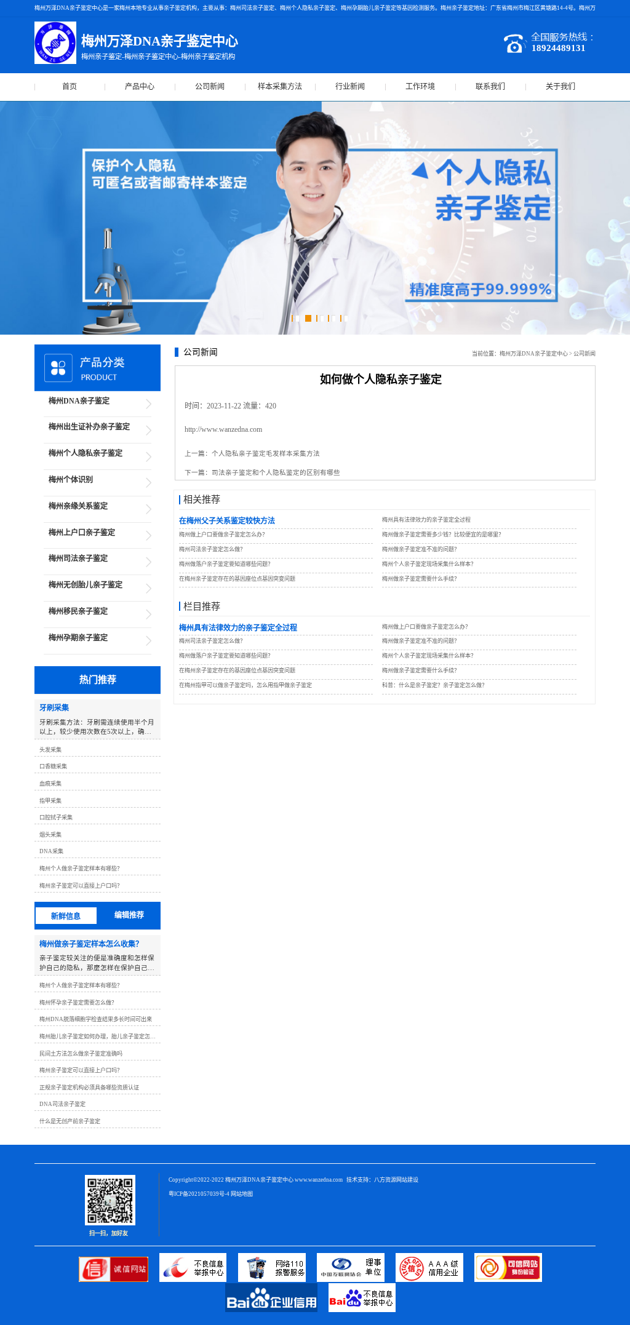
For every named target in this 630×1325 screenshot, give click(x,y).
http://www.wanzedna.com (223, 429)
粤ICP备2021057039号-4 (199, 1194)
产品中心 (139, 86)
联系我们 (490, 86)
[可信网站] (512, 1279)
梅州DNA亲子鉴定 (79, 401)
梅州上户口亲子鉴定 (82, 532)
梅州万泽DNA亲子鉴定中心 (534, 354)
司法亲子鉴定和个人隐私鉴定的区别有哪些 (276, 472)
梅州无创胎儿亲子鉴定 (85, 585)
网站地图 (242, 1194)
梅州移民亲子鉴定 (78, 611)
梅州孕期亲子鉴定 (78, 638)
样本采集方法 (280, 86)
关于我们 (560, 86)
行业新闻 (350, 86)
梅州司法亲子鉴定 (78, 558)
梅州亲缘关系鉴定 (78, 506)
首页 (69, 86)
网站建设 (407, 1180)
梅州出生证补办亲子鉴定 (89, 427)
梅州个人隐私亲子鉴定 (85, 453)
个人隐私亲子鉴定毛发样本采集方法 (266, 453)
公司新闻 (210, 86)
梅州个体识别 (71, 479)
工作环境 (420, 86)
